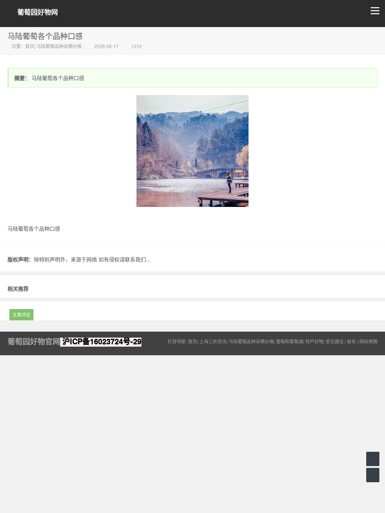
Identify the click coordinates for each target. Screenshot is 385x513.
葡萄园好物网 (37, 12)
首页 (29, 46)
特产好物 (314, 341)
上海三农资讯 (212, 341)
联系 (351, 341)
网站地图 (368, 341)
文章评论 (21, 314)
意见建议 (335, 341)
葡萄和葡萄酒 (289, 341)
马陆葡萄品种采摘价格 (59, 46)
